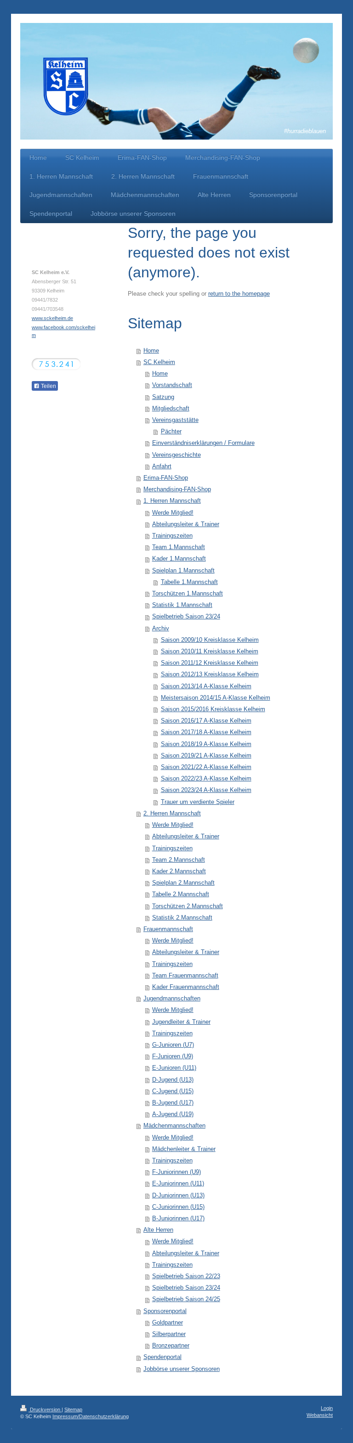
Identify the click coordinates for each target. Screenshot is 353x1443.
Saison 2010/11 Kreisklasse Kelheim (209, 651)
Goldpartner (167, 1322)
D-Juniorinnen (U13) (178, 1195)
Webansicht (320, 1415)
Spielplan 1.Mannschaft (183, 570)
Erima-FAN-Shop (165, 478)
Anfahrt (161, 466)
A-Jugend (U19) (173, 1114)
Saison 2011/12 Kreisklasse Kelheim (209, 663)
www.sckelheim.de (52, 318)
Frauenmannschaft (168, 929)
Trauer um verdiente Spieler (197, 802)
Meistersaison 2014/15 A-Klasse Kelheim (215, 698)
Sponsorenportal (165, 1311)
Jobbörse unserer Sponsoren (181, 1369)
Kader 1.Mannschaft (179, 559)
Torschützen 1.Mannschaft (187, 593)
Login (327, 1408)
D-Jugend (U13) (173, 1080)
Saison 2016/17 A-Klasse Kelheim (206, 721)
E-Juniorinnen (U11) (178, 1183)
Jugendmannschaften (171, 998)
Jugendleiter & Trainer (181, 1022)
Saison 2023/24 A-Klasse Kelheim (206, 790)
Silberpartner (169, 1334)
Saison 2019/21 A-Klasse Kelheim (206, 755)
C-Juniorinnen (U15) (178, 1207)
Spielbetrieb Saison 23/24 (186, 616)
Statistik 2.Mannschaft (182, 918)
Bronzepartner (170, 1345)
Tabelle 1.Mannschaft (189, 582)
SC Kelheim (159, 362)
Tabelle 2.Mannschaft (180, 894)
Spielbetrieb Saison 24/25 (186, 1299)
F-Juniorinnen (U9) (176, 1172)
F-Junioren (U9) (172, 1056)
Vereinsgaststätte (175, 420)
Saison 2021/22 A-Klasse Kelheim (206, 767)
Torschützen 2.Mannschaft (187, 906)
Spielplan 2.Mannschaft (183, 883)
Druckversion (45, 1409)
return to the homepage (239, 294)
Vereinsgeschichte (176, 455)
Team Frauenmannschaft (185, 975)
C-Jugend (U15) (173, 1091)
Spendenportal (162, 1357)
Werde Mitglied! (173, 513)
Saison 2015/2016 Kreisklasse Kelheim (213, 709)
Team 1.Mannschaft (178, 547)
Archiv (160, 628)
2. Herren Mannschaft (172, 813)
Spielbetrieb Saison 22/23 (186, 1276)
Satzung (163, 397)
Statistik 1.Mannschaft (182, 605)
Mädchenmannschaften (174, 1126)
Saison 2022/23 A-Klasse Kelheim (206, 778)
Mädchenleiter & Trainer (184, 1149)
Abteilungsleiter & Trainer (185, 524)
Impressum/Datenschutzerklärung (90, 1416)
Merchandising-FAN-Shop (177, 489)
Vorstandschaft (172, 385)
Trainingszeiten (172, 536)
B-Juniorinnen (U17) (178, 1218)
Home (151, 351)
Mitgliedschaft (170, 408)
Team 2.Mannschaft (178, 860)
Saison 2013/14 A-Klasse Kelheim (206, 686)
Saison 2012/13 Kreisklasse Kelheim (210, 674)
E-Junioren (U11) (174, 1068)
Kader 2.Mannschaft (179, 871)
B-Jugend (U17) (173, 1103)
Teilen (48, 386)
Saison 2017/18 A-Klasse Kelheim (206, 732)
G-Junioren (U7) (173, 1045)
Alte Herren (158, 1230)
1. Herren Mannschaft (172, 501)
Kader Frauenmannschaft (185, 987)
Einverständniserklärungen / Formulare (203, 443)
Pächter (171, 431)
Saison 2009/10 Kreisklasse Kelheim (210, 640)
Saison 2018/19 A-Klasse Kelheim (206, 744)
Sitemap (73, 1409)
